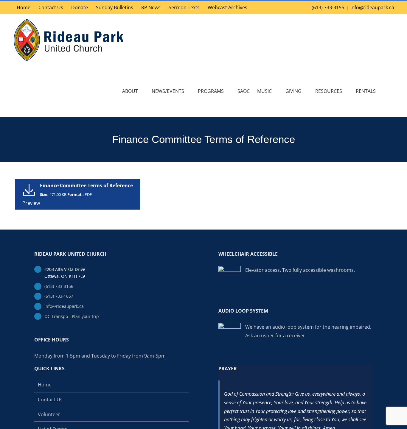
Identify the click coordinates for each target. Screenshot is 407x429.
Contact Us (50, 399)
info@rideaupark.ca (372, 7)
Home (45, 384)
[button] (385, 91)
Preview (31, 203)
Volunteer (49, 414)
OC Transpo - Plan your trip (71, 316)
